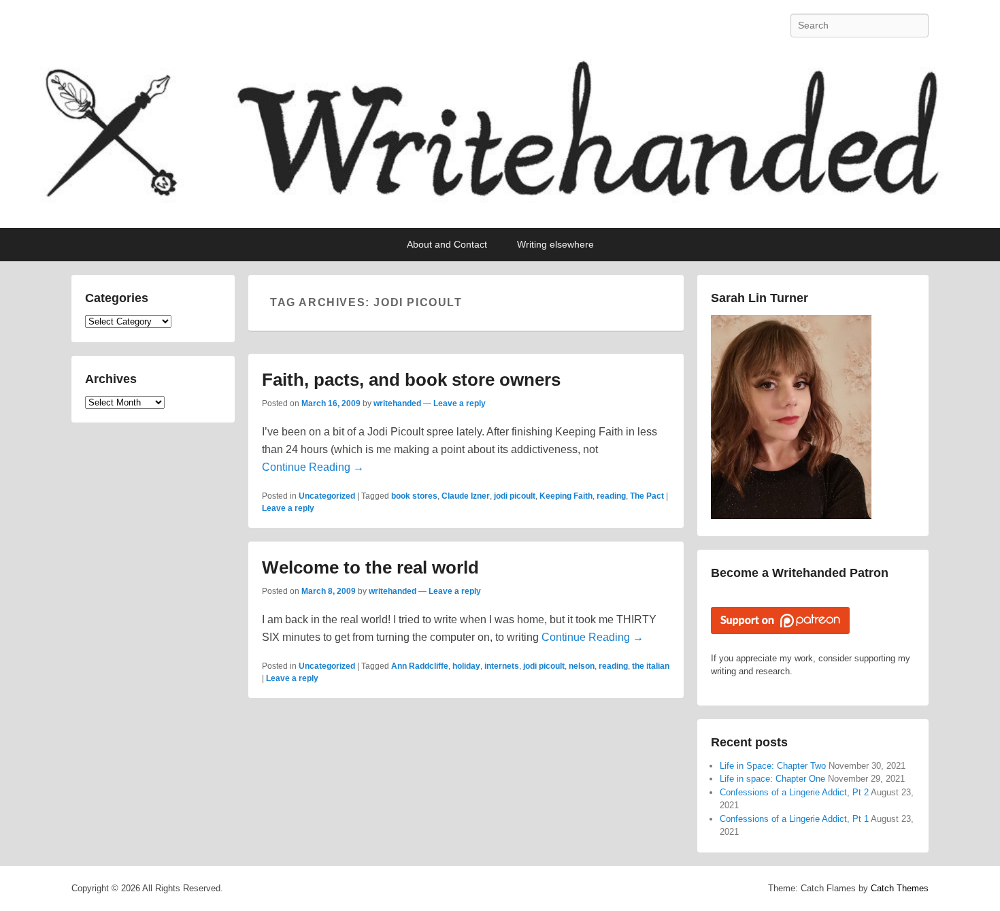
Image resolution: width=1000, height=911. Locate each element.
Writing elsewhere (555, 244)
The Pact (647, 496)
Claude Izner (465, 496)
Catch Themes (900, 888)
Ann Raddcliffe (419, 666)
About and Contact (447, 244)
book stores (414, 496)
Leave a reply (459, 403)
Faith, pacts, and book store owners (411, 379)
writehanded (397, 403)
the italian (650, 666)
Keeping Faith (566, 496)
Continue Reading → (313, 467)
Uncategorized (327, 496)
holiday (466, 666)
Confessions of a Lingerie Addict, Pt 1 (794, 819)
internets (501, 666)
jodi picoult (514, 496)
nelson (582, 666)
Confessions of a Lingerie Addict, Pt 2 (794, 792)
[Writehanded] (500, 139)
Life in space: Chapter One (772, 779)
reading (611, 496)
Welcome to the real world (370, 567)
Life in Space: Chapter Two (773, 766)
